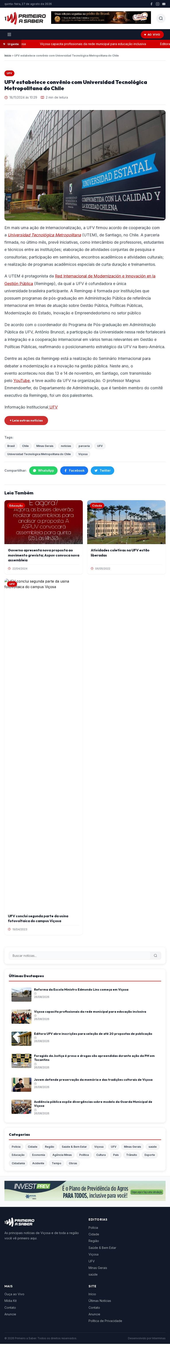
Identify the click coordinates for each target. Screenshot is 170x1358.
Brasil (11, 446)
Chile (25, 446)
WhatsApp (46, 470)
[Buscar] (155, 955)
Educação (18, 1155)
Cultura (101, 1155)
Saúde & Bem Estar (74, 1146)
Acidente (38, 1163)
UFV (9, 73)
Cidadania (18, 1163)
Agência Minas (62, 1155)
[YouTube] (164, 4)
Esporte (150, 1155)
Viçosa (82, 454)
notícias (66, 446)
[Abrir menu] (9, 34)
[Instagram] (157, 4)
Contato (10, 1307)
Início (7, 55)
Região (49, 1146)
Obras (73, 1163)
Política (84, 1155)
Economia (38, 1155)
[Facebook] (151, 4)
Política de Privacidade (105, 1321)
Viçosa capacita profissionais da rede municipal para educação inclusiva (83, 44)
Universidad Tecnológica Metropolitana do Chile (39, 454)
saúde (153, 1146)
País (116, 1155)
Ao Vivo (154, 34)
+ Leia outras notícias (26, 420)
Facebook (77, 470)
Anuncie (10, 1314)
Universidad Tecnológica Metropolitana (44, 235)
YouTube (22, 380)
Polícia (16, 1146)
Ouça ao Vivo (14, 1294)
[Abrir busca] (161, 18)
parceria (84, 446)
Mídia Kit (10, 1301)
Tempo (56, 1163)
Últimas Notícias (100, 1301)
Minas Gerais (44, 446)
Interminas (159, 1338)
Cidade (32, 1146)
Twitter (105, 470)
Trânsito (131, 1155)
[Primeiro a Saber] (25, 18)
